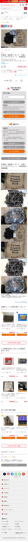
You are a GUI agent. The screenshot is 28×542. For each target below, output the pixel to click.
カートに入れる (14, 116)
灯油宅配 (18, 526)
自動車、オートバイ (9, 16)
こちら (20, 133)
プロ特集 (5, 532)
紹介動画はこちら (5, 63)
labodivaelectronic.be (9, 5)
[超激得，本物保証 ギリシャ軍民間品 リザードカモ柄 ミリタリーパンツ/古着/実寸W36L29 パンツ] (8, 420)
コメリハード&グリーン (8, 530)
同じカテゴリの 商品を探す (21, 302)
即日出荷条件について (14, 143)
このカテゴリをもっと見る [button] (14, 342)
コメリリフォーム (20, 521)
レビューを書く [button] (14, 465)
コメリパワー (19, 529)
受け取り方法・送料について (14, 112)
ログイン (15, 461)
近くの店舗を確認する (14, 102)
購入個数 (6, 80)
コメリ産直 (5, 521)
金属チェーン (12, 18)
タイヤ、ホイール (19, 16)
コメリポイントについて (22, 75)
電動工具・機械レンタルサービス (21, 533)
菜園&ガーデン (6, 526)
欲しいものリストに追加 (14, 158)
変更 (25, 13)
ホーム (2, 16)
